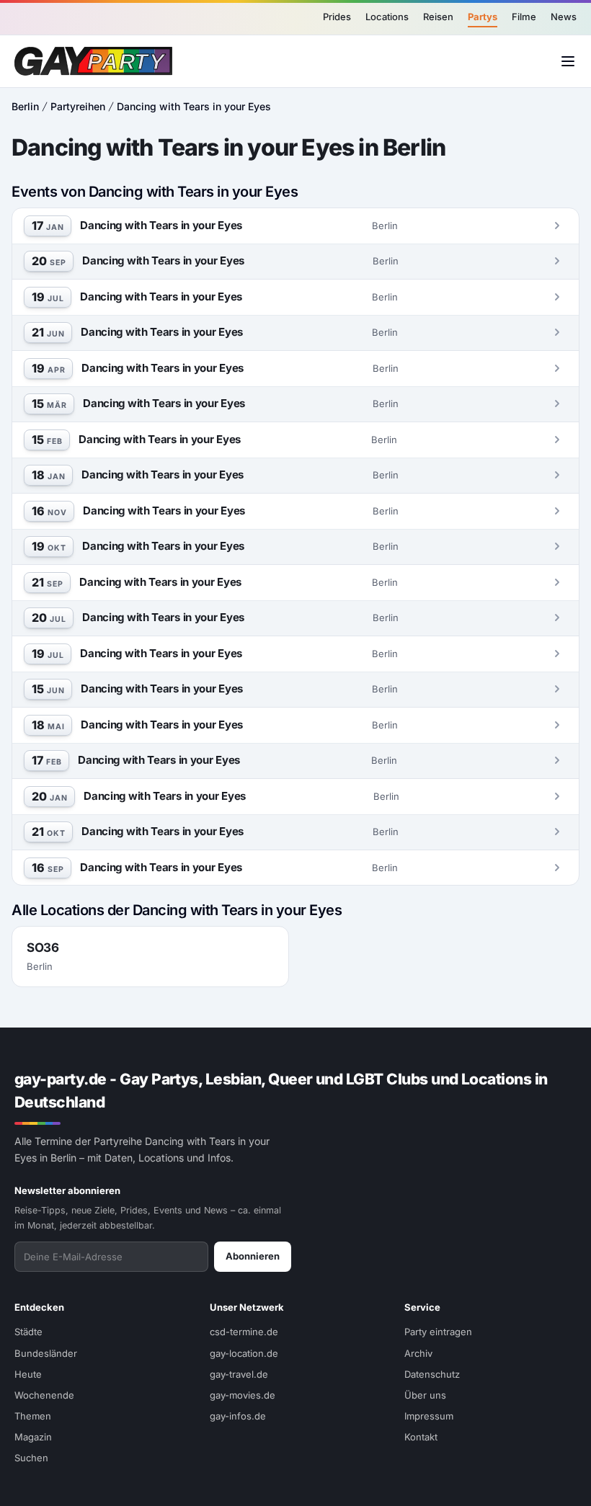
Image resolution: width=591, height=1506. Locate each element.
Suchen (31, 1457)
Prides (337, 16)
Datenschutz (432, 1374)
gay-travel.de (239, 1374)
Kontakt (420, 1437)
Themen (32, 1416)
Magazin (33, 1437)
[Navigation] (568, 61)
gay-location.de (244, 1353)
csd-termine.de (244, 1331)
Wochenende (44, 1395)
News (564, 16)
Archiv (418, 1353)
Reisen (438, 16)
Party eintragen (438, 1331)
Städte (28, 1331)
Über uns (425, 1395)
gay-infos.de (238, 1416)
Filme (524, 16)
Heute (28, 1374)
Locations (387, 16)
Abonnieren (253, 1256)
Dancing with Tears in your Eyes (194, 106)
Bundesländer (45, 1353)
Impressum (428, 1416)
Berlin (25, 106)
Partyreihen (77, 106)
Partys (482, 16)
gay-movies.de (242, 1395)
